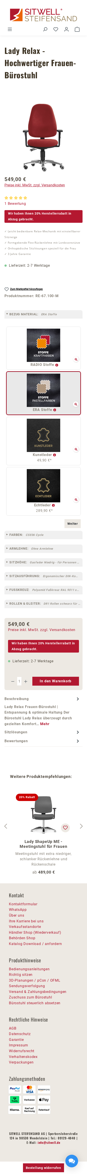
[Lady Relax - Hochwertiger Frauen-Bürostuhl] (43, 137)
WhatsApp (18, 910)
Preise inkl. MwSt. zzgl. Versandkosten (34, 185)
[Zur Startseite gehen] (43, 15)
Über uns (16, 915)
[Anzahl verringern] (12, 681)
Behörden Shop (22, 938)
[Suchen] (45, 29)
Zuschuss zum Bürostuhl (30, 997)
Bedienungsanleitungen (29, 969)
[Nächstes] (81, 826)
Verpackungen (21, 1062)
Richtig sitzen (21, 975)
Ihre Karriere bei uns (26, 921)
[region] (43, 137)
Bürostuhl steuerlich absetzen (34, 1003)
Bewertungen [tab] (16, 741)
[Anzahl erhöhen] (26, 681)
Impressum (18, 1045)
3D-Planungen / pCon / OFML (34, 980)
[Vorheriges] (5, 826)
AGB (12, 1028)
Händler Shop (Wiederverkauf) (35, 932)
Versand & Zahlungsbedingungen (37, 992)
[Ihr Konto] (66, 29)
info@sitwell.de (49, 1142)
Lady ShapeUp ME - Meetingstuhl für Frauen (43, 844)
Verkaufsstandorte (25, 927)
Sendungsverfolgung (27, 986)
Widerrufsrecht (21, 1051)
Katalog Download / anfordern (35, 944)
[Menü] (9, 29)
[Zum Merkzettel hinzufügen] (65, 827)
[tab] (42, 711)
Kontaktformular (23, 904)
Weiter (72, 523)
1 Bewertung (15, 203)
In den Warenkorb (55, 681)
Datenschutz (20, 1034)
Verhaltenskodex (23, 1057)
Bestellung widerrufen (43, 1168)
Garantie (16, 1040)
